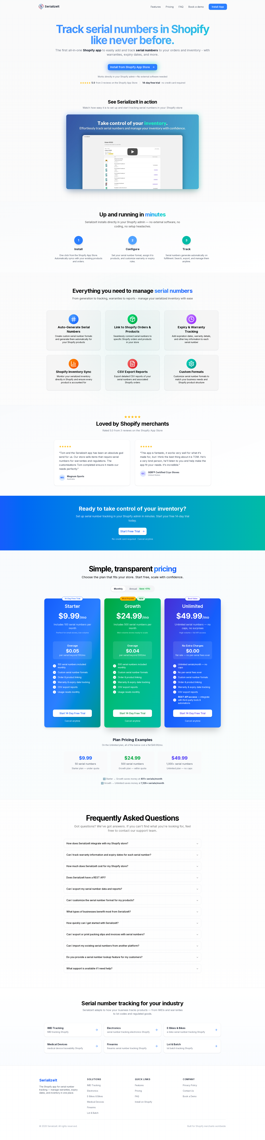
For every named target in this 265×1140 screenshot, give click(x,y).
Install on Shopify (143, 1102)
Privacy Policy (190, 1085)
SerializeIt (48, 1080)
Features (156, 6)
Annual (139, 588)
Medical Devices (95, 1102)
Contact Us (188, 1090)
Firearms (91, 1107)
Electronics (92, 1090)
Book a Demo (190, 1096)
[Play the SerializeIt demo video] (132, 151)
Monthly (118, 588)
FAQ (181, 6)
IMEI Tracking (94, 1085)
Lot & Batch (92, 1113)
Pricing (170, 6)
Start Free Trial (130, 531)
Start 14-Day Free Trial (72, 713)
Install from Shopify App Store (130, 67)
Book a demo (196, 6)
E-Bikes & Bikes (95, 1096)
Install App (218, 6)
